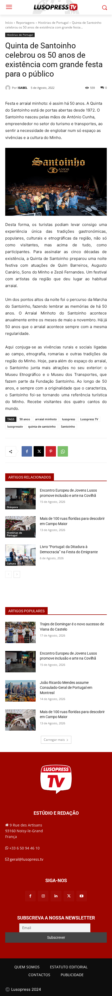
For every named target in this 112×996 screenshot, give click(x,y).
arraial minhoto (46, 419)
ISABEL (22, 88)
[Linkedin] (56, 896)
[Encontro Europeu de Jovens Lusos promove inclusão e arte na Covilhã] (20, 498)
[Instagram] (43, 896)
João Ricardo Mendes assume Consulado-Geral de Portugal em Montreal (66, 687)
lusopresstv (15, 426)
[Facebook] (27, 451)
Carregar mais (54, 739)
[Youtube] (82, 896)
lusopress (68, 419)
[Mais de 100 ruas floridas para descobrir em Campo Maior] (20, 527)
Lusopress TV (89, 419)
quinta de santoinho (42, 426)
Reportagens (25, 22)
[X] (39, 451)
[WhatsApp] (63, 451)
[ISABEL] (8, 87)
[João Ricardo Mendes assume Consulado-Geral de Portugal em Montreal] (20, 691)
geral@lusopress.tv (26, 859)
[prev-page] (8, 574)
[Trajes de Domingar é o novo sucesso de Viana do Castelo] (20, 632)
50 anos (25, 419)
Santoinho (68, 426)
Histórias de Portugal (53, 22)
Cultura (11, 563)
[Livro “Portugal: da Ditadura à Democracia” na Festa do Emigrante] (20, 555)
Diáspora (12, 507)
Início (9, 22)
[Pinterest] (51, 451)
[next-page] (17, 574)
